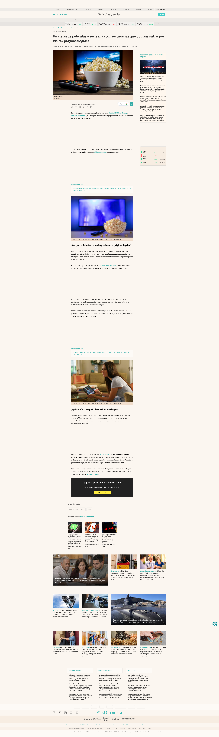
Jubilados (88, 9)
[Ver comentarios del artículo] (91, 107)
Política (105, 20)
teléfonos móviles (100, 152)
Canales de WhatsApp (83, 725)
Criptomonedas (133, 20)
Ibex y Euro (93, 20)
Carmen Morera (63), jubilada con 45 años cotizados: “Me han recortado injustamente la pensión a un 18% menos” (153, 99)
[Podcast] (116, 719)
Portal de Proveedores (129, 725)
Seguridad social (72, 9)
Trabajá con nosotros (147, 725)
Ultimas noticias (58, 20)
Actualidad (118, 20)
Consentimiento (132, 728)
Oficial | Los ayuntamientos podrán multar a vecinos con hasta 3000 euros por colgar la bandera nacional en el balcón (152, 108)
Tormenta (56, 9)
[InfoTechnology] (128, 719)
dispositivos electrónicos (107, 266)
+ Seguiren (124, 104)
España (82, 509)
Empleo (138, 9)
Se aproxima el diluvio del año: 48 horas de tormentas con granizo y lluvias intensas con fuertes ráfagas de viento (152, 79)
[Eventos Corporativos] (97, 719)
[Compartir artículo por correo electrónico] (87, 107)
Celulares (85, 707)
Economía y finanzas (76, 20)
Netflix (150, 9)
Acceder (161, 14)
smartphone (104, 454)
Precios (110, 707)
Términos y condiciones (111, 728)
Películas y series (70, 28)
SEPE (102, 707)
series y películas (82, 28)
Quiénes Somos (112, 725)
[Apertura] (88, 719)
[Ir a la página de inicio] (61, 14)
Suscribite (98, 725)
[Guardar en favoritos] (131, 104)
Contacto (68, 725)
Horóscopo (141, 707)
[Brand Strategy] (107, 719)
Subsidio (131, 707)
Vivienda (100, 9)
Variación (153, 149)
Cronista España (58, 28)
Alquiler (113, 9)
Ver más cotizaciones (160, 24)
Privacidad (122, 728)
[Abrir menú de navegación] (54, 14)
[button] (214, 624)
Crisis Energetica (120, 707)
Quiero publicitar (104, 493)
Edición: (160, 9)
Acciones (126, 9)
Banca (146, 20)
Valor (163, 149)
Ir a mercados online (58, 24)
